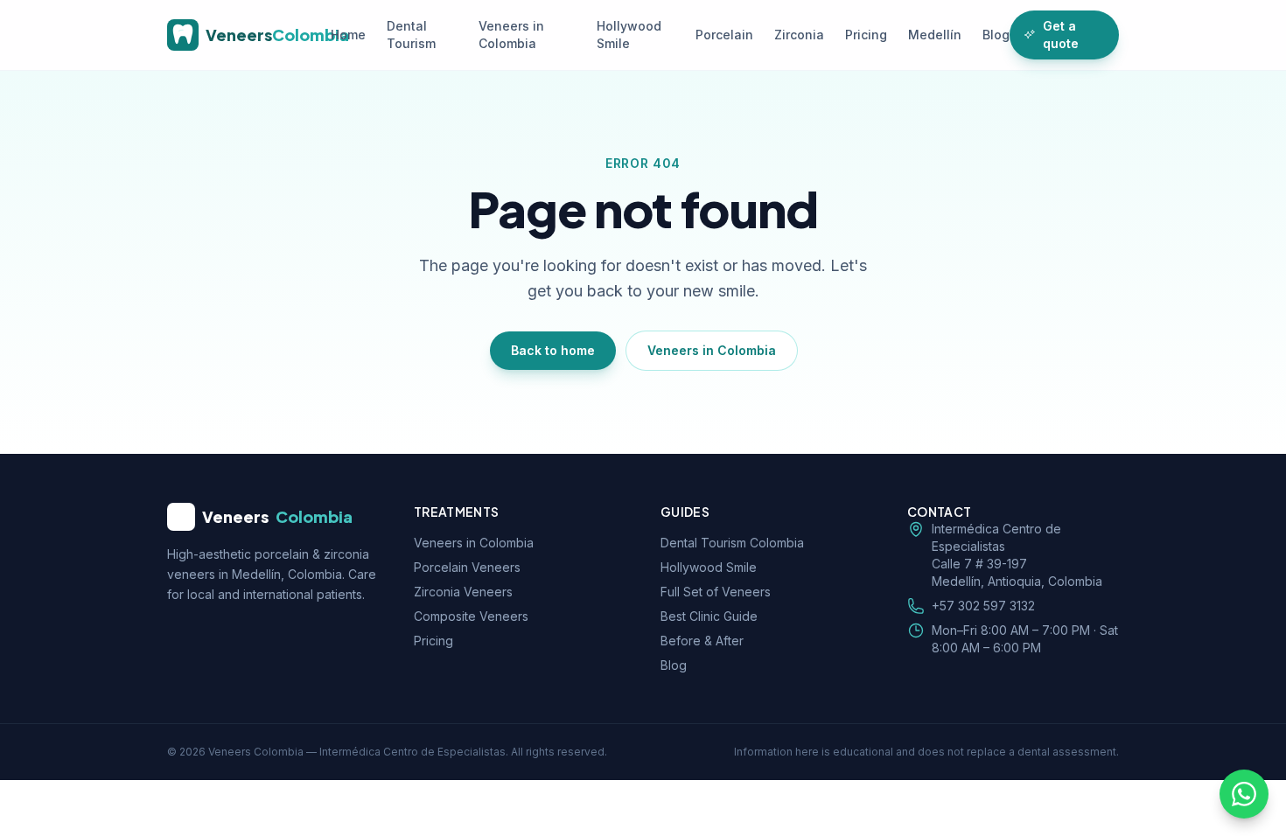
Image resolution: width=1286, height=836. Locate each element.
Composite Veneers (471, 616)
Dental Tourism (411, 34)
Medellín (934, 34)
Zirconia (799, 34)
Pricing (866, 34)
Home (348, 34)
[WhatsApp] (1244, 794)
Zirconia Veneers (463, 591)
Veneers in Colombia (511, 34)
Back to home (553, 350)
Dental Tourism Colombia (732, 542)
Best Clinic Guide (709, 616)
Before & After (702, 640)
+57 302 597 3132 (983, 605)
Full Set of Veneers (715, 591)
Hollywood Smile (629, 34)
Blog (996, 34)
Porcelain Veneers (467, 567)
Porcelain (724, 34)
